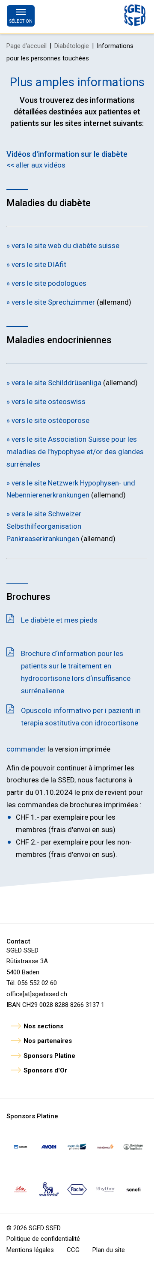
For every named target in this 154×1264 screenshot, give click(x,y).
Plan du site (108, 1250)
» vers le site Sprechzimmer (51, 302)
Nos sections (43, 1026)
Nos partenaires (48, 1041)
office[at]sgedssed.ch (36, 994)
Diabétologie (71, 46)
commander (26, 749)
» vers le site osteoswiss (46, 401)
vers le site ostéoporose (49, 420)
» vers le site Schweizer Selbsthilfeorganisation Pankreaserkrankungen (43, 526)
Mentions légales (30, 1250)
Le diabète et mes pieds (59, 620)
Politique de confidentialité (43, 1239)
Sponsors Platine (49, 1056)
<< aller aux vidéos (35, 165)
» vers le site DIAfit (36, 264)
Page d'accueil (26, 46)
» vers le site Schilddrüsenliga (54, 382)
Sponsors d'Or (45, 1070)
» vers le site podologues (46, 283)
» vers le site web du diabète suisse (62, 245)
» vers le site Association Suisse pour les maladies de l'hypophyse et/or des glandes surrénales (75, 451)
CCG (73, 1250)
